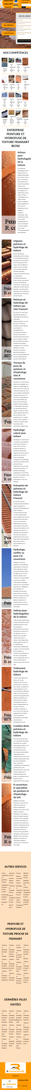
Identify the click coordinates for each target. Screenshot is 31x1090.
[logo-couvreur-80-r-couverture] (11, 7)
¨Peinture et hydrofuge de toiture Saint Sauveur (4, 1031)
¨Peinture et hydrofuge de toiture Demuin (11, 1030)
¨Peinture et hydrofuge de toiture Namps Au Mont (19, 1016)
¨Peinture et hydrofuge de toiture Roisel (11, 1041)
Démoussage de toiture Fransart (5, 897)
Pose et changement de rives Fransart (12, 899)
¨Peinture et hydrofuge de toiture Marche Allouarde (4, 1016)
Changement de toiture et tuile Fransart (5, 888)
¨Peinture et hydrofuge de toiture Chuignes (4, 1044)
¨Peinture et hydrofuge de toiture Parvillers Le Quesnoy (26, 952)
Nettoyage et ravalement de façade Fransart (19, 890)
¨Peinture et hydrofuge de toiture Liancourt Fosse (11, 965)
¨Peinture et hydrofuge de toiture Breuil (26, 1039)
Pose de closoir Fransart (18, 900)
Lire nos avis (9, 1086)
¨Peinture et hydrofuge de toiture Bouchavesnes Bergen (12, 1016)
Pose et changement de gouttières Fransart (5, 878)
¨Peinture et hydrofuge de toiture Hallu (19, 967)
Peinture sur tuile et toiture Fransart (19, 880)
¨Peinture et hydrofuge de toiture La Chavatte (4, 951)
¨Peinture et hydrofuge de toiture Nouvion (19, 1030)
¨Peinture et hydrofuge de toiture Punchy (26, 966)
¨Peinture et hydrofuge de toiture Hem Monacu (19, 1042)
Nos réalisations (9, 25)
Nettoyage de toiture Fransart (26, 902)
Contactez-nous (9, 33)
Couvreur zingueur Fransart (11, 881)
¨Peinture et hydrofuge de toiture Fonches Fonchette (11, 951)
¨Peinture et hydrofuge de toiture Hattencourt (5, 976)
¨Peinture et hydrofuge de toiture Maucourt (19, 979)
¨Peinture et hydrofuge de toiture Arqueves (26, 1027)
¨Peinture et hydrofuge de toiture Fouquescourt (5, 964)
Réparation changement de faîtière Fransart (26, 894)
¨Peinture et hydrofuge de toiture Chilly (19, 955)
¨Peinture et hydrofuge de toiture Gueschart (26, 1015)
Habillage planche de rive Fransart (26, 884)
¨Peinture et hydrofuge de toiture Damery (26, 978)
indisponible (8, 7)
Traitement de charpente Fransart (12, 889)
